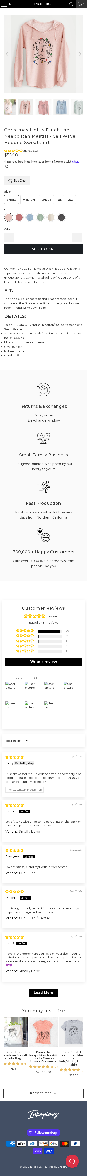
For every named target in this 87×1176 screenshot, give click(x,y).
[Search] (71, 4)
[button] (13, 150)
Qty (7, 229)
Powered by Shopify (55, 1166)
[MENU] (2, 4)
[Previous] (7, 54)
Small (11, 199)
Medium (29, 199)
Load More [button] (43, 993)
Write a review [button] (43, 662)
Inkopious (35, 1166)
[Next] (79, 54)
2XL (70, 199)
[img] (14, 757)
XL (60, 199)
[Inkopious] (43, 4)
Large (46, 199)
